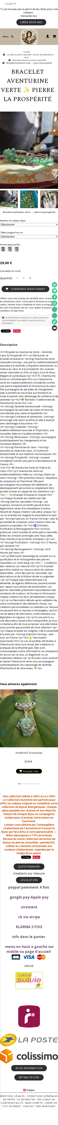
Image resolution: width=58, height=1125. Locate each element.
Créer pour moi (31, 22)
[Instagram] (54, 303)
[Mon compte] (54, 315)
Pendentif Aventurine (29, 753)
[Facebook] (54, 297)
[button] (53, 199)
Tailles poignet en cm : (12, 232)
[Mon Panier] (54, 291)
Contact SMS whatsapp (39, 1106)
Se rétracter (26, 1099)
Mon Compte (34, 1102)
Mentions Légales (12, 1096)
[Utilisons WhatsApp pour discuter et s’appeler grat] (54, 328)
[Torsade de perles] (10, 249)
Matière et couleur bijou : (13, 220)
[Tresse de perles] (3, 249)
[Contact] (54, 284)
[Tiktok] (54, 322)
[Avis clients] (54, 309)
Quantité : (6, 278)
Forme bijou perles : (10, 244)
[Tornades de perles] (16, 249)
